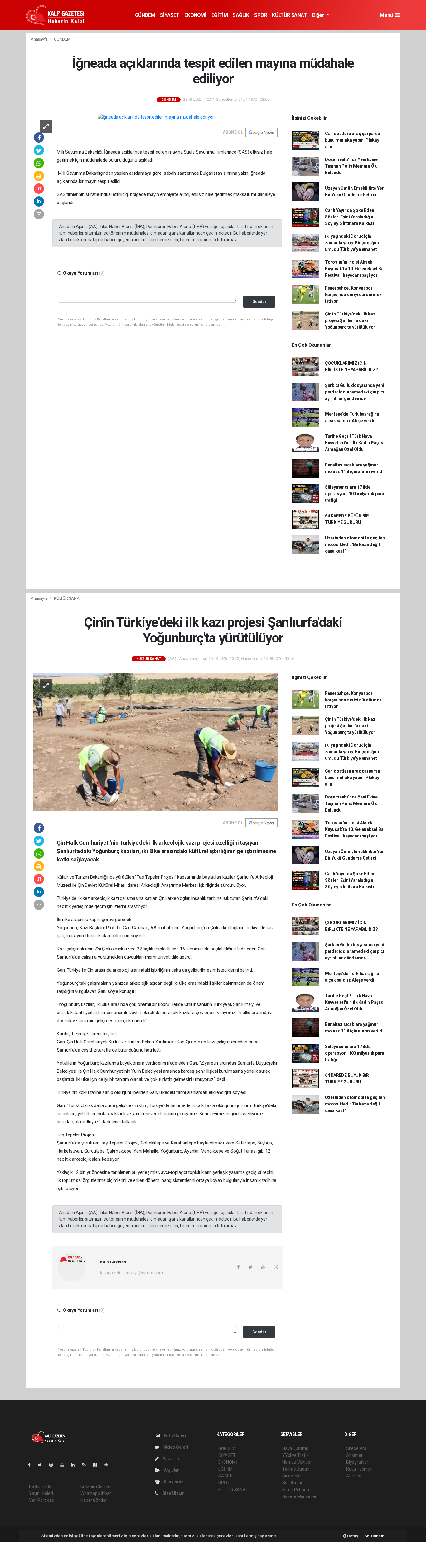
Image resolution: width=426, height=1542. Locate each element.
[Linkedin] (75, 1464)
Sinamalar (292, 1475)
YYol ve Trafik (295, 1455)
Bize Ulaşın (173, 1493)
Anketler (354, 1455)
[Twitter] (42, 1464)
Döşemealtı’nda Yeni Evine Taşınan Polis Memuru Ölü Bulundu (351, 166)
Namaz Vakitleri (297, 1462)
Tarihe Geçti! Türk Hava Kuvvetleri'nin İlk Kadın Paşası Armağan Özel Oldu (355, 443)
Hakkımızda (40, 1486)
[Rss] (86, 1464)
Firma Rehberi (295, 1489)
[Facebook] (32, 1464)
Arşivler (171, 1470)
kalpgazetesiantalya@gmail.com (131, 1272)
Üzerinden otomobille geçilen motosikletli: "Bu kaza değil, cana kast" (355, 544)
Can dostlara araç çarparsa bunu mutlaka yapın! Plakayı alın (352, 140)
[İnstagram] (53, 1464)
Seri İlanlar (292, 1482)
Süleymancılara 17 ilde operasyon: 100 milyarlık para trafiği (354, 494)
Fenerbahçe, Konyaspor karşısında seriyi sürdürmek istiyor (353, 294)
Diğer (319, 15)
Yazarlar (171, 1458)
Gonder (259, 301)
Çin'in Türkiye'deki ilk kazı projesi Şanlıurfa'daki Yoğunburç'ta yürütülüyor (351, 320)
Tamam (377, 1536)
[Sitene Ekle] (108, 1464)
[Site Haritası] (97, 1464)
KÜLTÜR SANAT (289, 15)
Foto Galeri (174, 1435)
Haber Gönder (93, 1500)
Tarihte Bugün (295, 1468)
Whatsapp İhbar (95, 1493)
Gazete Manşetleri (299, 1496)
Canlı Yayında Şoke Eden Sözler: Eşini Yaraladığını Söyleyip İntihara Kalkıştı (350, 217)
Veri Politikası (41, 1500)
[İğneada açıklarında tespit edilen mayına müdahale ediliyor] (156, 117)
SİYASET (169, 15)
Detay (352, 1536)
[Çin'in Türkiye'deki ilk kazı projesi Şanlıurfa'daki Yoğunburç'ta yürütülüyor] (155, 741)
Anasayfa (39, 39)
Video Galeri (175, 1447)
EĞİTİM (219, 15)
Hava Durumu (295, 1448)
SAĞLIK (241, 15)
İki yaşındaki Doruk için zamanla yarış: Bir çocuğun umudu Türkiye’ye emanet (352, 243)
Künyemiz (173, 1481)
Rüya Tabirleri (359, 1468)
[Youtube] (64, 1464)
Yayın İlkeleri (41, 1493)
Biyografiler (357, 1462)
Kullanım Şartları (95, 1486)
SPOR (260, 15)
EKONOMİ (195, 15)
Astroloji (354, 1475)
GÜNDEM (145, 15)
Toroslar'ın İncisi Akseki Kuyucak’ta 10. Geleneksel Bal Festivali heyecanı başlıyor (355, 269)
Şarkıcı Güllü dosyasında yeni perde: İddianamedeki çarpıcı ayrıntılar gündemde (354, 392)
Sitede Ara (356, 1448)
